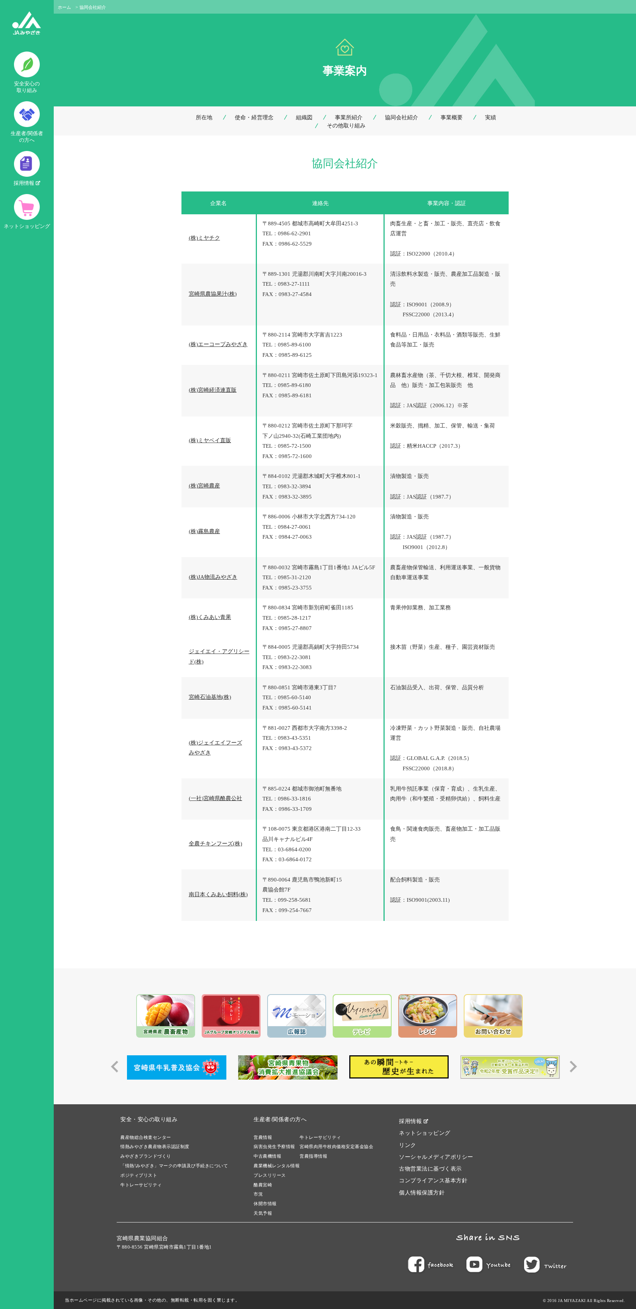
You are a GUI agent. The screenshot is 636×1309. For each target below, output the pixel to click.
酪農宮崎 (263, 1184)
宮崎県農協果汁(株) (213, 294)
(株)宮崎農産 (204, 486)
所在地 (204, 117)
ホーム (64, 7)
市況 (258, 1194)
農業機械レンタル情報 (277, 1165)
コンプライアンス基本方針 (433, 1180)
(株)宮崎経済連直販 (213, 390)
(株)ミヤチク (204, 238)
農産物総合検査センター (145, 1137)
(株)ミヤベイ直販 (210, 440)
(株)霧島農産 (204, 531)
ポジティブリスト (138, 1175)
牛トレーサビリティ (141, 1184)
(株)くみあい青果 (210, 617)
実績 (490, 117)
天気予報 (263, 1213)
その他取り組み (346, 126)
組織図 (304, 117)
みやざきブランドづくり (145, 1156)
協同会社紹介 (401, 117)
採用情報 (25, 183)
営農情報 (263, 1137)
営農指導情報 (313, 1156)
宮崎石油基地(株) (210, 697)
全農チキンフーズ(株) (215, 844)
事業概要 (452, 117)
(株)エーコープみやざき (218, 344)
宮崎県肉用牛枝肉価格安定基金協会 (336, 1146)
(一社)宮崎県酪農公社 (215, 798)
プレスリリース (270, 1175)
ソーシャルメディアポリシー (436, 1157)
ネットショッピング (27, 226)
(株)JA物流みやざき (213, 577)
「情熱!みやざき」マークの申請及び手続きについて (174, 1165)
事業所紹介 (349, 117)
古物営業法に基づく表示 (430, 1169)
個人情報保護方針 (422, 1193)
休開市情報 (265, 1203)
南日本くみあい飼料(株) (218, 894)
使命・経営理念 (254, 117)
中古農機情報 (267, 1156)
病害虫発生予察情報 (274, 1146)
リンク (407, 1145)
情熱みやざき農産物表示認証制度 (155, 1146)
